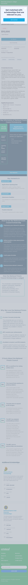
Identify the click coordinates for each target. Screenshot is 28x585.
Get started (14, 20)
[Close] (25, 9)
